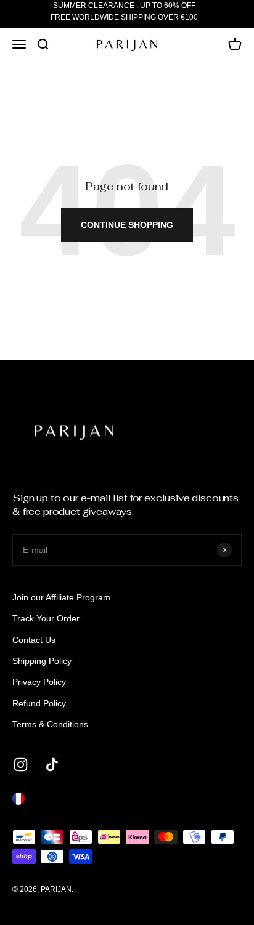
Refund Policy (39, 703)
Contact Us (33, 640)
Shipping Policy (42, 661)
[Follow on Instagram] (20, 764)
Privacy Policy (39, 682)
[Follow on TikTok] (52, 764)
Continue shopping (127, 225)
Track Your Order (46, 618)
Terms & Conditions (50, 724)
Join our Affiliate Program (61, 597)
